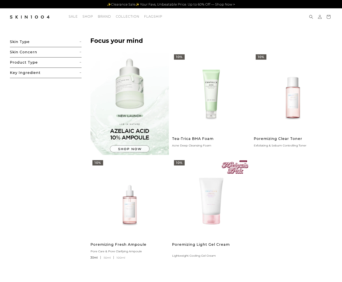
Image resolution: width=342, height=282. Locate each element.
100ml (121, 257)
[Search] (311, 16)
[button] (87, 16)
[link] (129, 103)
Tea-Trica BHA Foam (193, 139)
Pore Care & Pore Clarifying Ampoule (116, 251)
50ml (107, 257)
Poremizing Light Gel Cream (201, 244)
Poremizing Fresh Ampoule (118, 244)
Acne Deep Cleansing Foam (191, 145)
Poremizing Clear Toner (278, 139)
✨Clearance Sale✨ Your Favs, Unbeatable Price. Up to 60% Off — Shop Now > (171, 4)
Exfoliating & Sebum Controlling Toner (280, 145)
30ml (94, 257)
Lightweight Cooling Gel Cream (194, 255)
